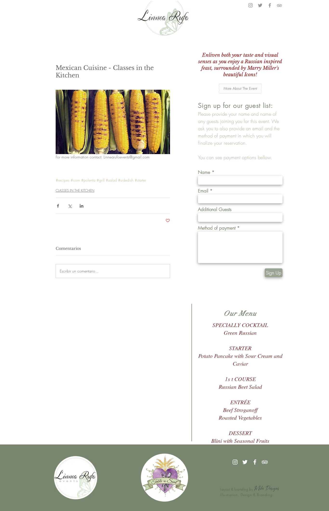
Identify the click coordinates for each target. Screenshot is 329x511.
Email (203, 191)
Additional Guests (214, 209)
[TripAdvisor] (279, 5)
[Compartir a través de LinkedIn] (81, 206)
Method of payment (217, 228)
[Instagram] (250, 5)
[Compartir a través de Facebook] (58, 206)
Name (204, 172)
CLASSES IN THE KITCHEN (75, 190)
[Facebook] (270, 5)
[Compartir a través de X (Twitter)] (69, 206)
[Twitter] (260, 5)
